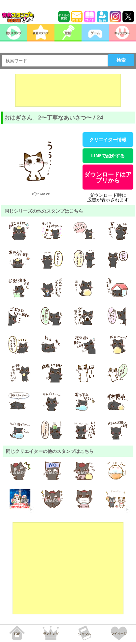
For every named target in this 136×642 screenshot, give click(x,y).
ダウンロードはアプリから (108, 177)
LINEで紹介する (108, 155)
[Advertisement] (68, 90)
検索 (121, 60)
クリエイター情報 (107, 139)
